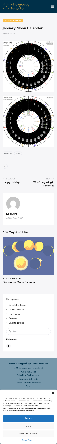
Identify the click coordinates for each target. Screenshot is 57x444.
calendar (8, 153)
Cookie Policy (27, 440)
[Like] (5, 166)
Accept (28, 418)
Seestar (13, 318)
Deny (28, 426)
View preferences (28, 433)
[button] (52, 393)
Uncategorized (16, 322)
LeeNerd (12, 213)
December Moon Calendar (19, 282)
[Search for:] (28, 331)
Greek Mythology (18, 305)
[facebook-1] (8, 346)
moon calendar (13, 21)
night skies (14, 314)
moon (18, 153)
